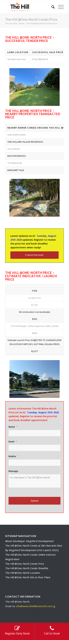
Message (13, 471)
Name (13, 426)
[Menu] (59, 7)
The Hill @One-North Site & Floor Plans (27, 577)
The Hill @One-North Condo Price (31, 19)
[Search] (51, 7)
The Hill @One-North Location (22, 572)
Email (13, 441)
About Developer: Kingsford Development (29, 541)
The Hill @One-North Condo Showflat (26, 568)
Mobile (13, 456)
